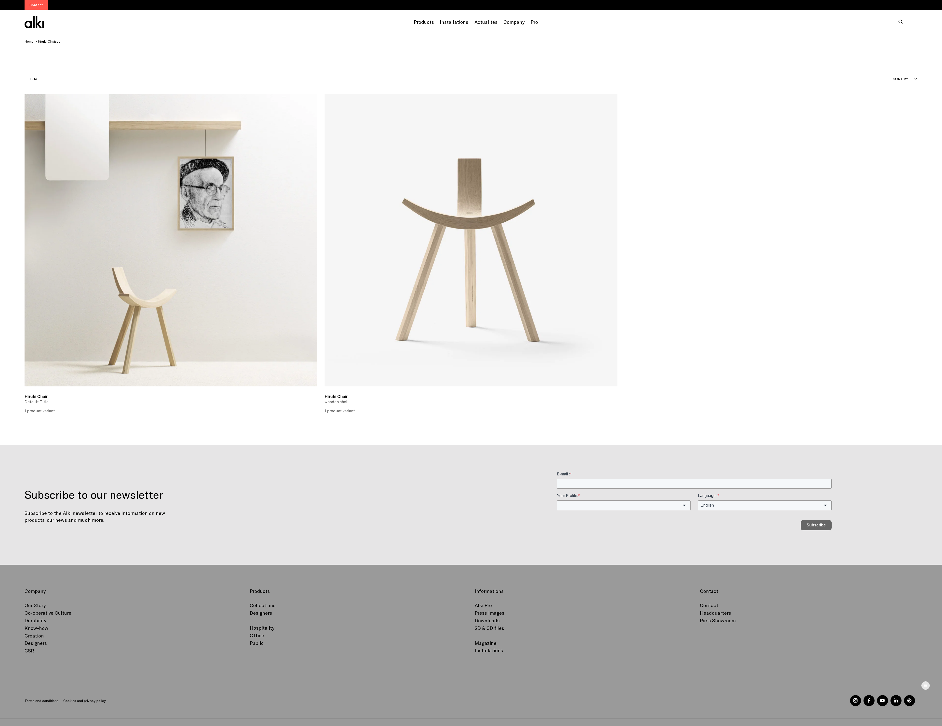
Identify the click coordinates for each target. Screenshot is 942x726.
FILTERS (32, 79)
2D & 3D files (489, 628)
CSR (29, 650)
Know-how (36, 628)
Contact (709, 605)
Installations (489, 650)
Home (29, 41)
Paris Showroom (718, 620)
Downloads (487, 620)
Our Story (35, 605)
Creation (34, 635)
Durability (35, 620)
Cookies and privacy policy (84, 701)
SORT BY (900, 79)
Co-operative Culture (48, 613)
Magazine (486, 643)
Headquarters (715, 613)
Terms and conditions (41, 701)
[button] (900, 22)
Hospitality (262, 628)
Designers (36, 643)
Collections (262, 605)
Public (257, 643)
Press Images (489, 613)
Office (257, 635)
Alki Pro (483, 605)
